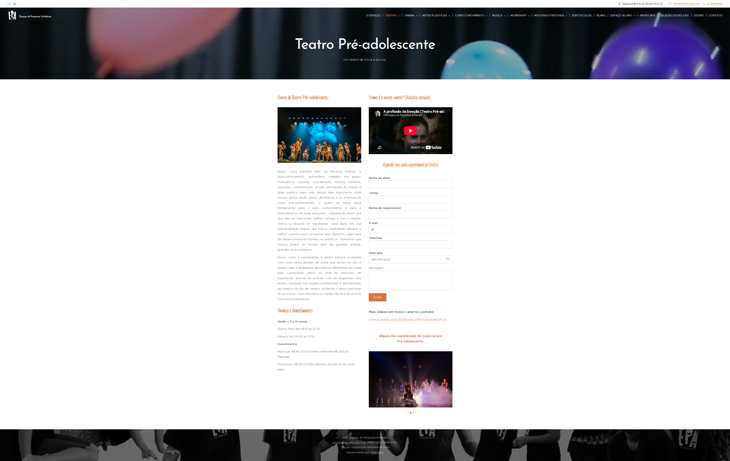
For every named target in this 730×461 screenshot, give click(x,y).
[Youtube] (14, 4)
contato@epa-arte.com (686, 3)
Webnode (377, 452)
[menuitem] (374, 15)
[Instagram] (9, 4)
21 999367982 (714, 3)
